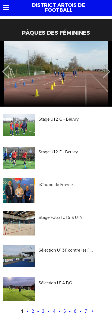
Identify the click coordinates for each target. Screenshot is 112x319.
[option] (56, 73)
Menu (8, 7)
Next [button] (106, 67)
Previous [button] (6, 67)
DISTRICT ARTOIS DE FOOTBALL (58, 7)
